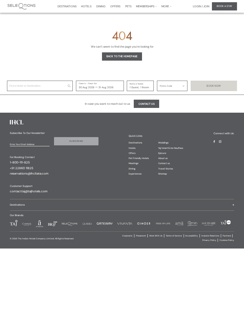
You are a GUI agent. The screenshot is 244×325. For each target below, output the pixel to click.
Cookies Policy (227, 240)
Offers (132, 153)
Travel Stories (165, 168)
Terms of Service (174, 236)
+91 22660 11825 (21, 168)
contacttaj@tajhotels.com (28, 191)
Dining (132, 168)
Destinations (135, 142)
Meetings (134, 163)
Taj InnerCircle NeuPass (170, 148)
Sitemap (162, 173)
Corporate (127, 236)
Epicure (162, 153)
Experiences (135, 173)
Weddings (163, 142)
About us (163, 158)
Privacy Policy (209, 240)
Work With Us (155, 236)
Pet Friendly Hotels (139, 158)
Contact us (164, 163)
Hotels (132, 148)
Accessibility (191, 236)
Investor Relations (210, 236)
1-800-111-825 (20, 162)
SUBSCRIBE (76, 141)
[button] (172, 86)
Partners (227, 236)
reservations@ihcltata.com (29, 174)
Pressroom (141, 236)
